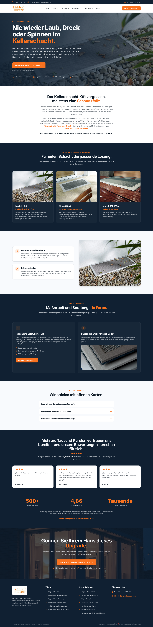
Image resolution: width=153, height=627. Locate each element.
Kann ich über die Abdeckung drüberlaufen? (76, 404)
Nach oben (137, 624)
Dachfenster (65, 8)
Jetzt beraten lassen (25, 360)
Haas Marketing (128, 624)
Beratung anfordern (131, 8)
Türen (48, 8)
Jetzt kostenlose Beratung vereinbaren (75, 562)
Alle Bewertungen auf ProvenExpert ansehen (75, 518)
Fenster (55, 8)
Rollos (98, 8)
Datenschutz (110, 624)
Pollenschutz (76, 8)
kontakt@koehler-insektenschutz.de (40, 2)
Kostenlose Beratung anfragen (27, 65)
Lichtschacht (88, 8)
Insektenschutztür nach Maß (76, 128)
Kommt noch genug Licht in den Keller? (76, 411)
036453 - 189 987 (20, 2)
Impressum (102, 624)
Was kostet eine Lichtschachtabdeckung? (76, 418)
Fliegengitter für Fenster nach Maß (57, 126)
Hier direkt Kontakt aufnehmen (125, 596)
